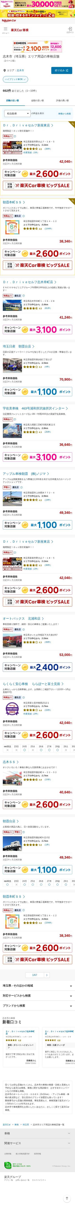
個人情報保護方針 (23, 1154)
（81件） (47, 308)
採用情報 (37, 1154)
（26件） (47, 432)
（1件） (47, 844)
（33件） (47, 710)
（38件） (47, 149)
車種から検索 (64, 113)
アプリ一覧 (8, 1180)
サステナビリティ (39, 1180)
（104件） (48, 228)
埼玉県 (26, 1124)
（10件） (47, 779)
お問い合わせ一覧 (22, 1180)
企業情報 (7, 1154)
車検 (16, 1124)
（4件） (47, 367)
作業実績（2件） (31, 714)
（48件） (47, 642)
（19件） (47, 500)
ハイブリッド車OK (14, 79)
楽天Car (6, 1124)
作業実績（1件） (31, 152)
